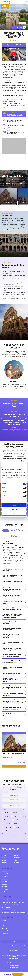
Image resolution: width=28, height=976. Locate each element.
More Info (18, 769)
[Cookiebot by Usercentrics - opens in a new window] (21, 461)
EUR (14, 941)
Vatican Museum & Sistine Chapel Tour (10, 905)
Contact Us (4, 928)
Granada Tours (5, 889)
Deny (14, 513)
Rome (23, 559)
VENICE (16, 855)
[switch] (25, 488)
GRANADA (4, 862)
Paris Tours (4, 891)
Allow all (14, 505)
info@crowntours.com (14, 965)
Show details (21, 501)
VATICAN (16, 853)
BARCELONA (17, 858)
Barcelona (7, 820)
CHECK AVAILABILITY (17, 974)
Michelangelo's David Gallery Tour (9, 910)
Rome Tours (4, 871)
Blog (3, 925)
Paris (15, 823)
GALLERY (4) (22, 23)
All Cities (4, 920)
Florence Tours (5, 879)
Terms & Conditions (6, 936)
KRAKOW (16, 862)
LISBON (4, 865)
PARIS (15, 860)
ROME (3, 853)
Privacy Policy (5, 933)
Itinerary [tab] (13, 530)
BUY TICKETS (18, 766)
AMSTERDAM (17, 865)
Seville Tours (4, 886)
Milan (24, 816)
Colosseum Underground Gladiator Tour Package (13, 902)
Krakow (6, 831)
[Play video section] (24, 27)
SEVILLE (4, 860)
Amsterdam (8, 827)
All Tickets (4, 923)
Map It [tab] (22, 530)
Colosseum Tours (5, 899)
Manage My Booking (6, 930)
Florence (7, 816)
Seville (17, 820)
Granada (7, 823)
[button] (25, 743)
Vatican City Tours (6, 874)
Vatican (14, 813)
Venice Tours (4, 884)
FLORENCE (4, 855)
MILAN (3, 858)
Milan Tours (4, 881)
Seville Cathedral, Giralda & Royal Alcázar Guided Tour (14, 912)
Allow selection (14, 509)
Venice (16, 816)
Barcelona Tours (5, 876)
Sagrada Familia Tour (6, 907)
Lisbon (18, 827)
